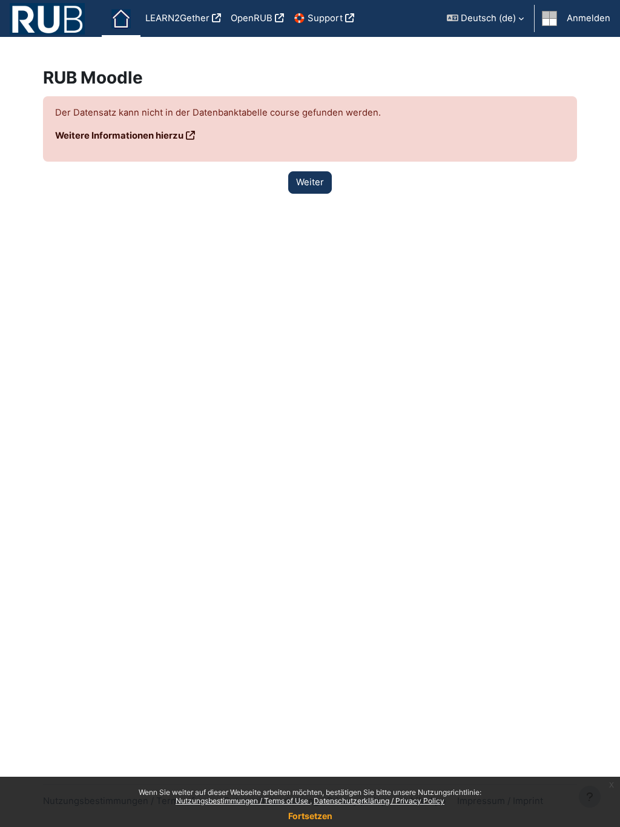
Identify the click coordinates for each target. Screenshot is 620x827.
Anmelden (588, 18)
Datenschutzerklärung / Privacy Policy (379, 800)
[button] (485, 18)
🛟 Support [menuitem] (318, 18)
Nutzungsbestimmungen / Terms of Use (243, 800)
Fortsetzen (310, 816)
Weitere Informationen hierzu (119, 135)
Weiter (310, 182)
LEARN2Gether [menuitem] (177, 18)
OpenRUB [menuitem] (251, 18)
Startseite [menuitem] (121, 19)
